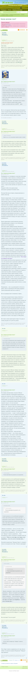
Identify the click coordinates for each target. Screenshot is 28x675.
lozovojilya (4, 32)
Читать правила (8, 24)
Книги (9, 10)
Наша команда (25, 666)
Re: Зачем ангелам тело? (8, 81)
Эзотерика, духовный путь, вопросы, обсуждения (9, 663)
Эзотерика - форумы (5, 14)
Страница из (17, 660)
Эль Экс (3, 328)
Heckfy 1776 (4, 70)
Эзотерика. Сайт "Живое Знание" (14, 670)
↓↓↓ (1, 12)
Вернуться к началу (26, 68)
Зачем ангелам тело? (8, 19)
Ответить (5, 29)
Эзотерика (3, 10)
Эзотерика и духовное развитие (15, 14)
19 (26, 29)
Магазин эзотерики (18, 10)
